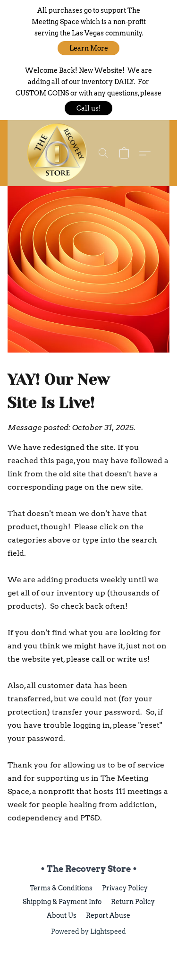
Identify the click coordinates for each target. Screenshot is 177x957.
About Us (61, 915)
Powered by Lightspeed (88, 931)
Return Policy (133, 901)
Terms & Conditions (61, 888)
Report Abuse (108, 915)
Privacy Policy (125, 888)
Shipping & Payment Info (62, 901)
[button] (88, 48)
